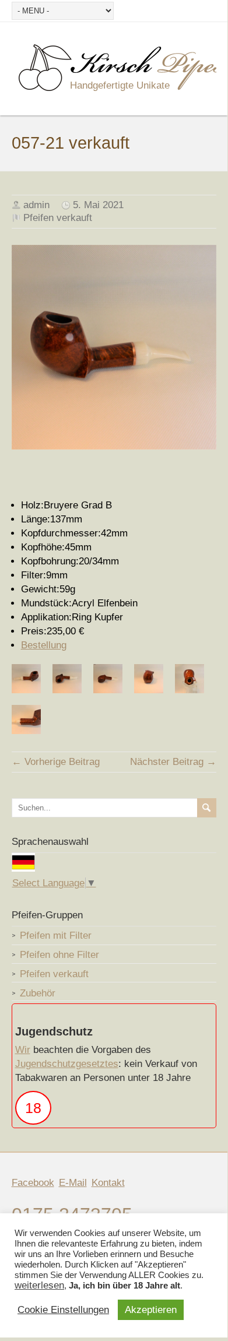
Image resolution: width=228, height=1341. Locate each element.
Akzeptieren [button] (151, 1309)
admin (36, 204)
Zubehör (37, 993)
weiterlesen (39, 1285)
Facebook (33, 1182)
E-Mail (73, 1182)
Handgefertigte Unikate (120, 85)
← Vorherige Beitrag (56, 761)
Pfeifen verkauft (57, 217)
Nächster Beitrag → (173, 761)
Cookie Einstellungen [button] (63, 1310)
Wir (22, 1049)
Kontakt (108, 1182)
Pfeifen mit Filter (56, 935)
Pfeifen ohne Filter (59, 954)
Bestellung (43, 645)
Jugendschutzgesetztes (66, 1063)
